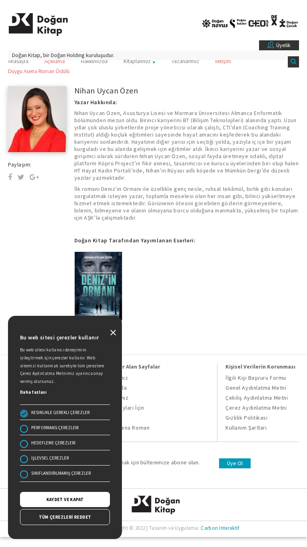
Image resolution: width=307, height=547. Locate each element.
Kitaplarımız (137, 61)
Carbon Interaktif (220, 528)
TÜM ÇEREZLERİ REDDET (65, 517)
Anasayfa (18, 61)
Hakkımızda (94, 61)
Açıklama (54, 61)
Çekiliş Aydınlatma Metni (256, 397)
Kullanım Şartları (246, 427)
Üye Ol (235, 463)
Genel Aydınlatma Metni (255, 387)
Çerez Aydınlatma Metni (256, 407)
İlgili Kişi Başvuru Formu (255, 377)
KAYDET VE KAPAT (65, 499)
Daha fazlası (33, 392)
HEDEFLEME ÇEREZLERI (53, 443)
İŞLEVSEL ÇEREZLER (50, 458)
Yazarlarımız (185, 61)
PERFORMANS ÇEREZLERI (55, 427)
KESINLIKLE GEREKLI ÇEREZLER (60, 412)
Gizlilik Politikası (246, 417)
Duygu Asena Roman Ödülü (39, 71)
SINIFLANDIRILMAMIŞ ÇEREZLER (61, 473)
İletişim (223, 61)
